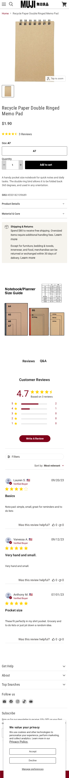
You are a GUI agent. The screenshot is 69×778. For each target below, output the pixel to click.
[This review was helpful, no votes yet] (53, 525)
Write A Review (35, 438)
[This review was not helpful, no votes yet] (60, 525)
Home (5, 13)
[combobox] (49, 465)
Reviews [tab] (28, 361)
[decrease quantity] (4, 165)
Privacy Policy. (18, 741)
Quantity (7, 158)
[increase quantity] (21, 165)
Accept (32, 751)
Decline (33, 760)
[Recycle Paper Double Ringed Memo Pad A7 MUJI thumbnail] (8, 91)
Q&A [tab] (43, 361)
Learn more (27, 257)
